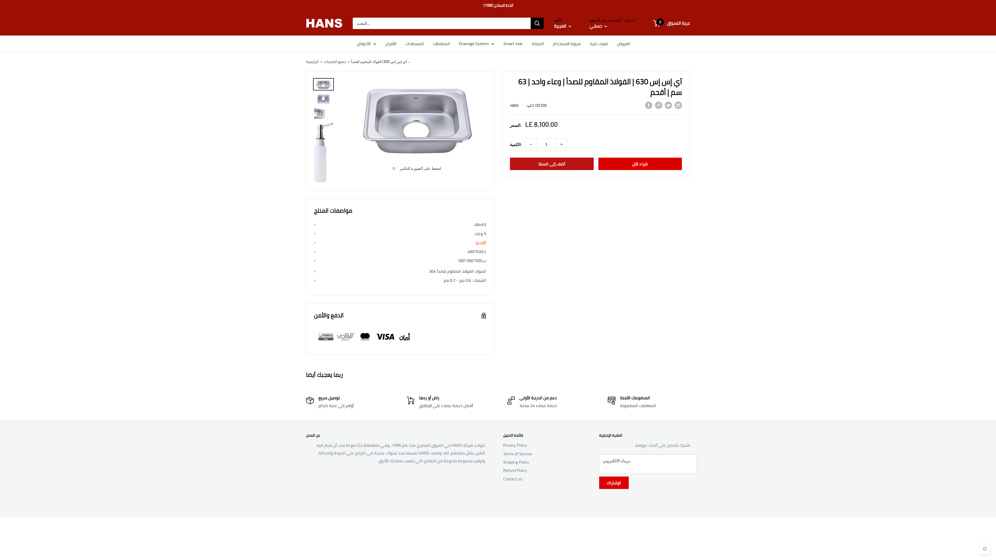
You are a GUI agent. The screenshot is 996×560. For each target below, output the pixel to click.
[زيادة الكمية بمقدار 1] (561, 144)
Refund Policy (515, 470)
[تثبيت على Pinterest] (658, 105)
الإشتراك (614, 483)
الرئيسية (312, 61)
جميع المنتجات (335, 61)
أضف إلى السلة (551, 164)
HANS (514, 105)
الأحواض (364, 43)
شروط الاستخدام (567, 43)
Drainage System (474, 43)
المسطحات (414, 43)
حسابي (596, 26)
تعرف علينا (599, 43)
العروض (623, 43)
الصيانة (538, 43)
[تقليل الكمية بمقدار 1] (530, 144)
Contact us (512, 479)
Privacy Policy (515, 445)
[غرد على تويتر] (668, 105)
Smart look (513, 43)
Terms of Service (517, 454)
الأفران (390, 43)
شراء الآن (640, 164)
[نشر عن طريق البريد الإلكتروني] (678, 105)
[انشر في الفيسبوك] (648, 105)
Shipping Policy (516, 462)
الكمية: (516, 144)
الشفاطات (441, 43)
